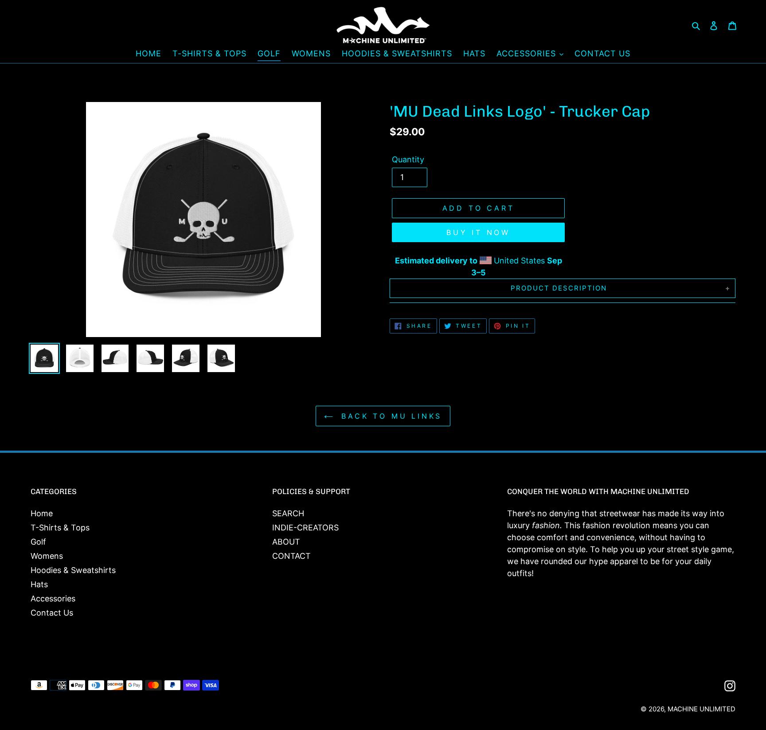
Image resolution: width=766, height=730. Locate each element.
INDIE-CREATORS (305, 527)
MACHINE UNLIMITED (701, 709)
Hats (39, 584)
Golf (38, 541)
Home (42, 513)
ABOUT (286, 541)
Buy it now (478, 232)
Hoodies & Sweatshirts (73, 570)
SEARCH (288, 513)
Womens (47, 556)
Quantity (408, 159)
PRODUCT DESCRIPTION (559, 288)
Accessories (53, 598)
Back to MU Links (389, 416)
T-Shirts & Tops (60, 527)
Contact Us (52, 612)
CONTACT (291, 556)
